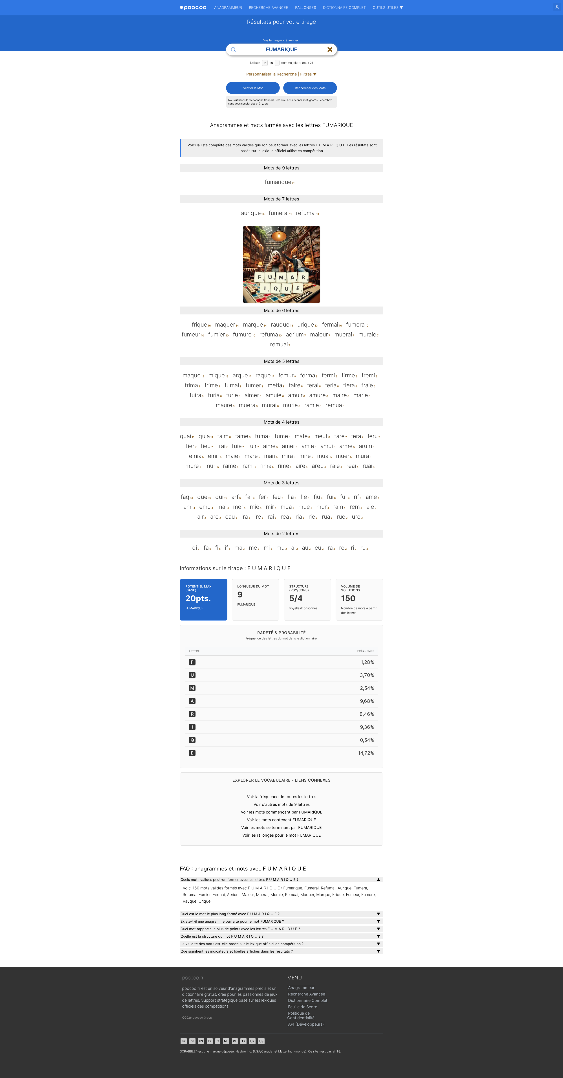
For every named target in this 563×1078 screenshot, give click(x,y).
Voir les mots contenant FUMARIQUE (281, 819)
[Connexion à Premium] (557, 7)
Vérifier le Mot (253, 88)
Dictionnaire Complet (344, 7)
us (261, 1041)
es (201, 1041)
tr (243, 1041)
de (192, 1041)
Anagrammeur (228, 7)
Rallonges (305, 7)
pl (235, 1041)
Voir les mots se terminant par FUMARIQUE (281, 827)
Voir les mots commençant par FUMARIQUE (281, 812)
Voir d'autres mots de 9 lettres (282, 804)
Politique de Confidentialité (300, 1015)
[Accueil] (193, 8)
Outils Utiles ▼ (388, 7)
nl (226, 1041)
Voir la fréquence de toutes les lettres (281, 796)
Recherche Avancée (268, 7)
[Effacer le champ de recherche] (330, 49)
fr (210, 1041)
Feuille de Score (302, 1007)
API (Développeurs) (306, 1024)
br (184, 1041)
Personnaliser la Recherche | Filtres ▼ (281, 74)
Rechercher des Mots (310, 88)
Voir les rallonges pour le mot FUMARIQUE (281, 835)
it (217, 1041)
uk (252, 1041)
